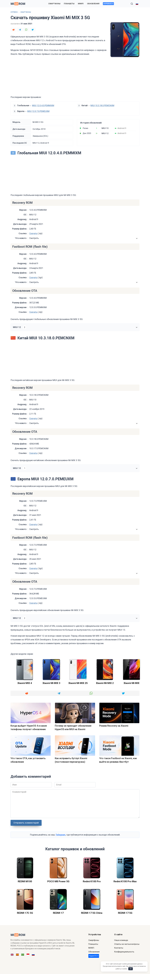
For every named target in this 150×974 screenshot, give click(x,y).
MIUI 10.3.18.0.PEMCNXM (102, 105)
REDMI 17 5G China (91, 912)
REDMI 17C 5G (25, 912)
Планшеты (69, 4)
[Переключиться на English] (12, 954)
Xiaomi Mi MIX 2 (105, 683)
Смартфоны (54, 4)
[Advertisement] (75, 76)
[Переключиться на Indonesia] (28, 954)
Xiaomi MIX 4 (24, 683)
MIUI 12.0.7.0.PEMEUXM (38, 111)
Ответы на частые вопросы (126, 944)
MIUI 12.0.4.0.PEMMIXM (43, 105)
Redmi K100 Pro (92, 881)
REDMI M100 (25, 881)
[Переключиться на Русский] (33, 954)
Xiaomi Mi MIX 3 (51, 683)
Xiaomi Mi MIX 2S (78, 683)
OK (131, 969)
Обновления (93, 4)
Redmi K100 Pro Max (125, 881)
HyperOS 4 (108, 4)
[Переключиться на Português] (22, 954)
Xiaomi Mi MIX (131, 683)
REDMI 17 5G (125, 912)
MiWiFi (81, 4)
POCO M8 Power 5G (58, 881)
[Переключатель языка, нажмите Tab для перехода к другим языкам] (137, 4)
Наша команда (121, 940)
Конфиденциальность (124, 952)
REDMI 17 (58, 912)
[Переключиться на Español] (17, 954)
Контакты (118, 948)
